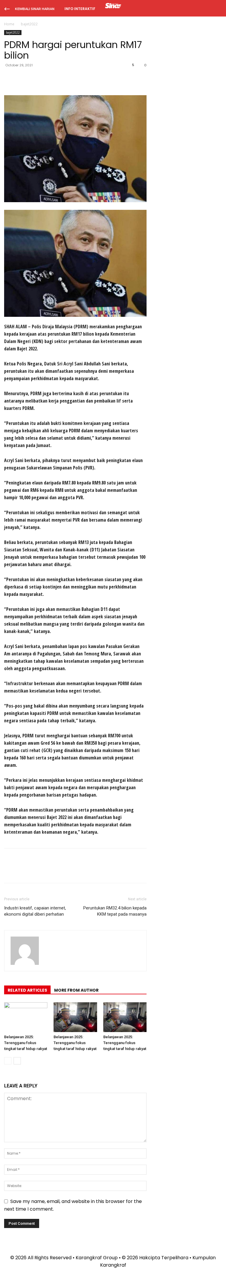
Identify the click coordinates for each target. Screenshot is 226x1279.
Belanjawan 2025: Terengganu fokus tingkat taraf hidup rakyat (25, 1043)
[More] (64, 78)
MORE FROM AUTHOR (76, 990)
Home (9, 24)
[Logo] (113, 6)
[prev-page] (7, 1060)
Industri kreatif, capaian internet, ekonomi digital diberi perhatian (35, 911)
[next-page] (17, 1060)
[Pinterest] (37, 78)
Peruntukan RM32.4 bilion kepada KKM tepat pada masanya (115, 911)
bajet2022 (13, 32)
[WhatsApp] (50, 78)
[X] (23, 78)
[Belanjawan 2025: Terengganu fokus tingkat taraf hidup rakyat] (25, 1017)
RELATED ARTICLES (27, 990)
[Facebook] (10, 78)
